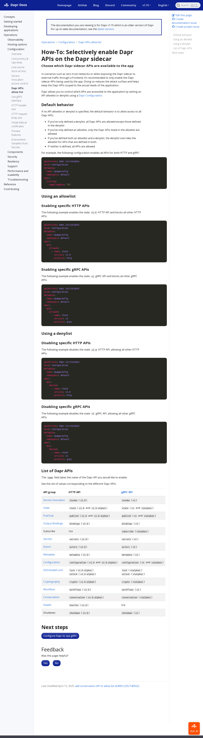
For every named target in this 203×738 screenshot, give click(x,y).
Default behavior (182, 35)
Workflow (49, 589)
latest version (106, 29)
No (57, 663)
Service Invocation (54, 500)
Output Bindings (53, 523)
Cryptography (51, 581)
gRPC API (127, 492)
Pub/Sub (48, 515)
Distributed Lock (53, 570)
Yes (45, 663)
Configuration (66, 42)
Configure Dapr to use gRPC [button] (60, 636)
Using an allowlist (182, 39)
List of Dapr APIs (182, 48)
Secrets (47, 539)
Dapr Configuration (90, 95)
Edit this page (183, 15)
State (46, 508)
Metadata (49, 554)
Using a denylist (181, 44)
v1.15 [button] (145, 5)
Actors (47, 546)
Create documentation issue (184, 21)
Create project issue (187, 26)
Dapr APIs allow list (90, 42)
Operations (48, 42)
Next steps (178, 52)
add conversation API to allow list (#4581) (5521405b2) (107, 686)
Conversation (51, 597)
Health (47, 605)
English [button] (162, 5)
